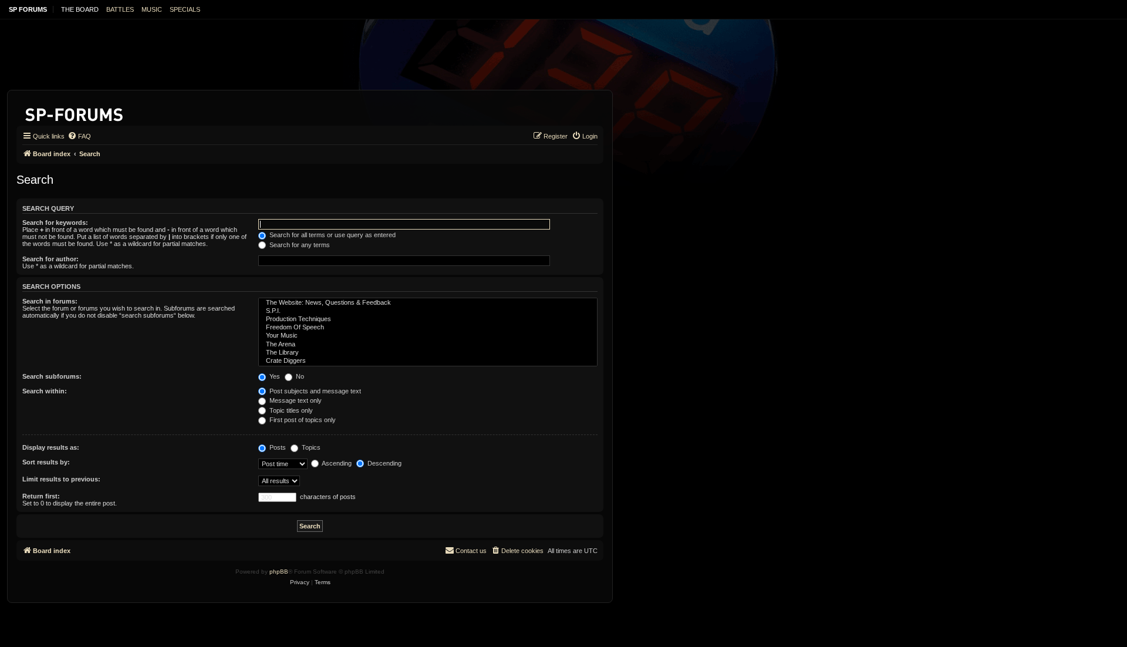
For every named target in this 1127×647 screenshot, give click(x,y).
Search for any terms (299, 244)
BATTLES (120, 9)
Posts (277, 447)
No (299, 376)
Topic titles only (290, 410)
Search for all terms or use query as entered (332, 234)
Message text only (295, 400)
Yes (274, 376)
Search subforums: (52, 376)
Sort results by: (46, 462)
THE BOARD (80, 9)
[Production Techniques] (427, 319)
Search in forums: (49, 301)
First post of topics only (302, 419)
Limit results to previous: (61, 479)
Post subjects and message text (314, 391)
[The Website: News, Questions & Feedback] (427, 303)
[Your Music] (427, 336)
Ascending (336, 463)
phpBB (278, 571)
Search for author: (50, 258)
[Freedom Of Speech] (427, 328)
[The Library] (427, 353)
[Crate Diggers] (427, 361)
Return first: (41, 496)
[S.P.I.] (427, 311)
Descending (383, 463)
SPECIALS (185, 9)
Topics (310, 447)
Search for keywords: (55, 222)
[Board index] (74, 112)
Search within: (44, 391)
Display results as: (50, 447)
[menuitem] (79, 136)
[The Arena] (427, 345)
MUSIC (151, 9)
